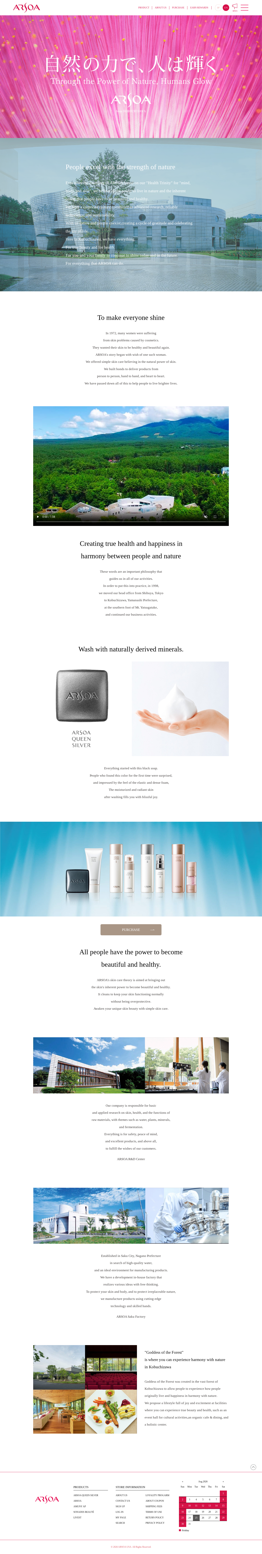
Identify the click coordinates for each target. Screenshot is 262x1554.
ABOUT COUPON (155, 1501)
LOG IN (120, 1512)
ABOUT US (160, 7)
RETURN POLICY (155, 1517)
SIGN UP (120, 1506)
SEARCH (120, 1523)
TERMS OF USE (154, 1512)
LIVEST (77, 1517)
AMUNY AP (79, 1506)
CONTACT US (123, 1501)
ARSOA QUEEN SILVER (85, 1495)
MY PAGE (121, 1517)
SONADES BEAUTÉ (83, 1512)
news (235, 10)
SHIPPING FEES (154, 1506)
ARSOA (77, 1501)
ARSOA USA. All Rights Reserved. (134, 1547)
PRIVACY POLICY (155, 1523)
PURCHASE (178, 7)
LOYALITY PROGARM (157, 1495)
